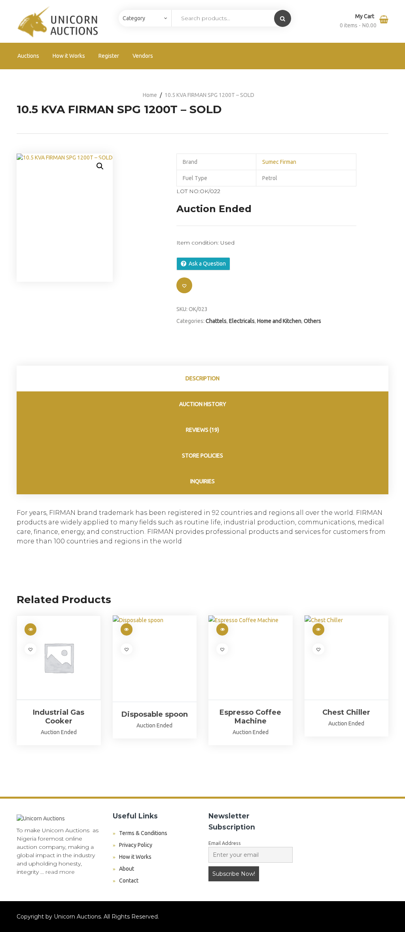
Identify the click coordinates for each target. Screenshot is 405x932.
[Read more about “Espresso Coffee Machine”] (222, 629)
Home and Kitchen (279, 321)
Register (108, 56)
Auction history (202, 404)
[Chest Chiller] (347, 657)
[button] (100, 166)
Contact (128, 880)
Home (150, 95)
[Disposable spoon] (155, 658)
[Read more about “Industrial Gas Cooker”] (30, 629)
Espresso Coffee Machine (250, 716)
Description (202, 378)
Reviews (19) (202, 430)
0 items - (358, 25)
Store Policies (202, 455)
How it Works (69, 56)
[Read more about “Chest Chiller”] (318, 629)
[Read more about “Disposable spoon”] (126, 629)
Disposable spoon (154, 714)
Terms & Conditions (143, 833)
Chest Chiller (346, 712)
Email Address (224, 843)
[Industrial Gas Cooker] (59, 657)
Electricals (242, 321)
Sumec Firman (279, 162)
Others (312, 321)
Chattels (216, 321)
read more (60, 871)
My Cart (365, 16)
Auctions (28, 56)
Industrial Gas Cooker (58, 716)
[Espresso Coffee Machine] (250, 657)
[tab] (202, 378)
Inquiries (202, 481)
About (126, 869)
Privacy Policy (135, 845)
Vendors (142, 56)
